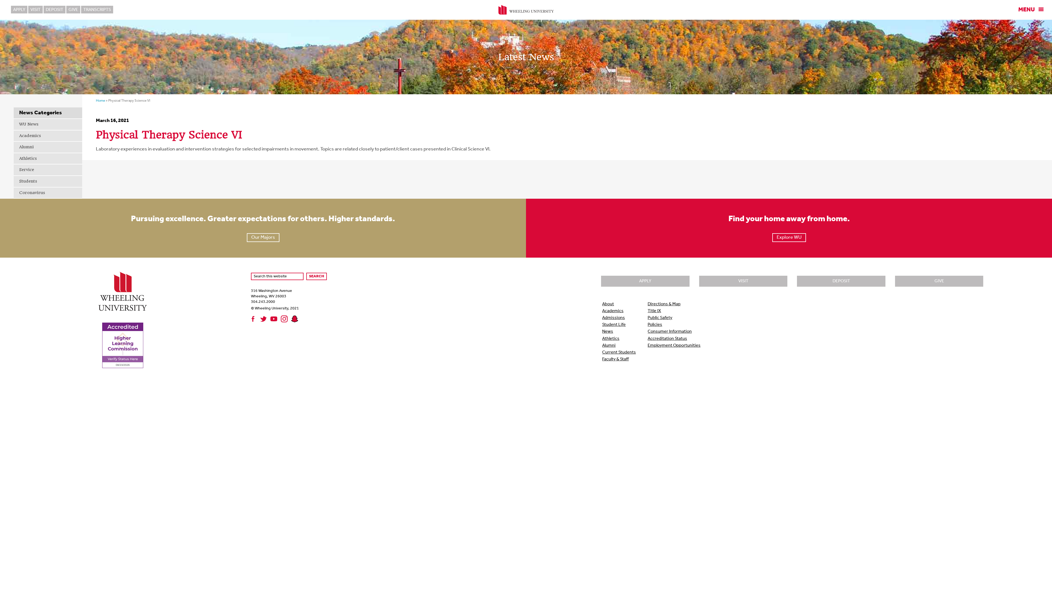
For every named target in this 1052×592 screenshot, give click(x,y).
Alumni (26, 146)
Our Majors (263, 237)
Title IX (654, 311)
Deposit (54, 10)
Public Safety (660, 318)
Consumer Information (670, 331)
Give (73, 10)
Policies (655, 325)
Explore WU (789, 237)
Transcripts (97, 10)
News (607, 331)
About (608, 304)
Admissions (613, 318)
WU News (28, 124)
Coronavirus (32, 192)
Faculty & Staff (615, 359)
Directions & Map (664, 304)
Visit (35, 10)
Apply (19, 10)
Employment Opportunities (674, 345)
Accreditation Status (667, 339)
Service (26, 169)
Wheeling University (526, 10)
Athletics (28, 158)
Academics (30, 135)
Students (28, 181)
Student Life (614, 325)
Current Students (619, 352)
